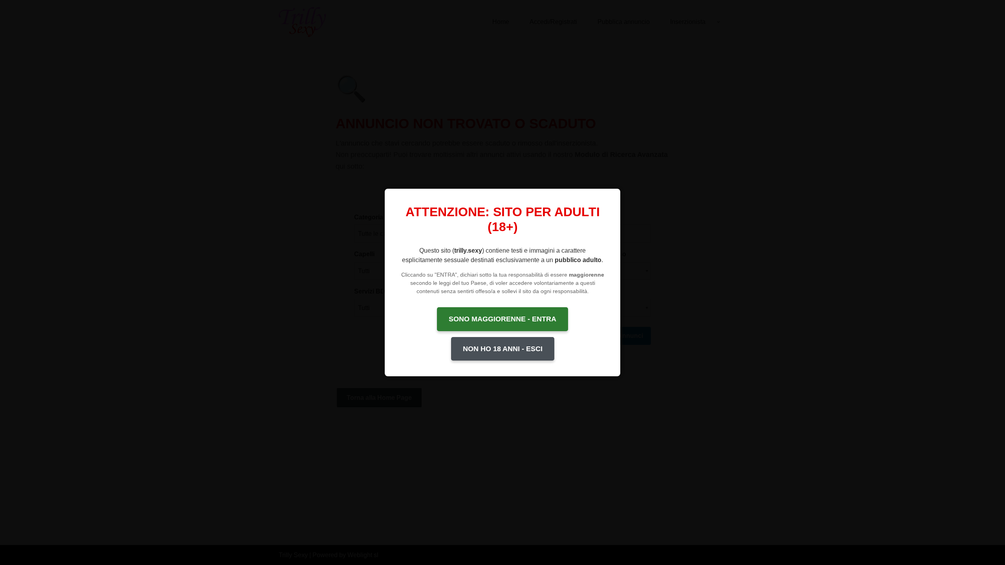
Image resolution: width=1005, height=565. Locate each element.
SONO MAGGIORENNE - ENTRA (502, 319)
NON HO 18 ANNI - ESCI (503, 349)
